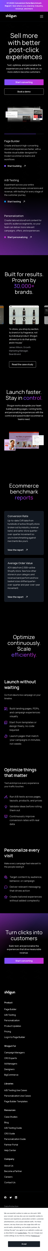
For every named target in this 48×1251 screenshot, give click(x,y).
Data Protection (11, 1206)
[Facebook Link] (5, 1197)
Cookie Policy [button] (22, 1233)
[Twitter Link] (11, 1197)
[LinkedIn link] (16, 1197)
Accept (24, 1244)
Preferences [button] (35, 1236)
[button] (41, 16)
